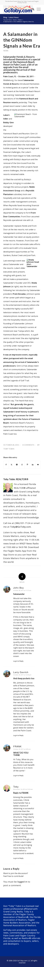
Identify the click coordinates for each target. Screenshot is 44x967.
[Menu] (37, 9)
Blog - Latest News (11, 17)
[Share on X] (11, 464)
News (5, 51)
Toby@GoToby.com (20, 526)
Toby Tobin (8, 449)
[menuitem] (32, 9)
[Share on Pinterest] (27, 464)
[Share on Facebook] (6, 464)
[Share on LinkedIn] (32, 464)
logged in (22, 881)
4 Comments (28, 445)
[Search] (32, 9)
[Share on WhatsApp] (22, 464)
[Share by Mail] (38, 464)
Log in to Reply (18, 661)
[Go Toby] (18, 9)
